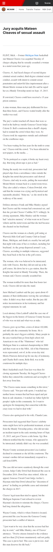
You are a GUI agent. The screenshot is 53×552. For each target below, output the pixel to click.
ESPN (15, 3)
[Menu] (4, 3)
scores (48, 3)
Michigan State (32, 55)
